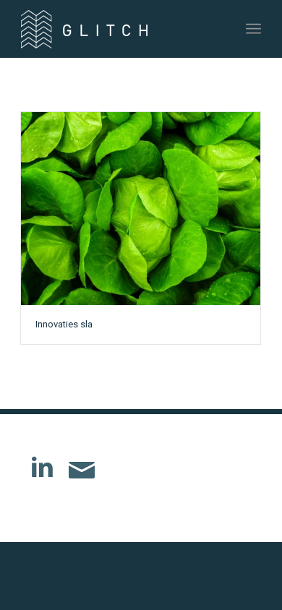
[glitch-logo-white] (117, 29)
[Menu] (253, 29)
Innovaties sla (64, 324)
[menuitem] (253, 29)
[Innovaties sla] (140, 208)
